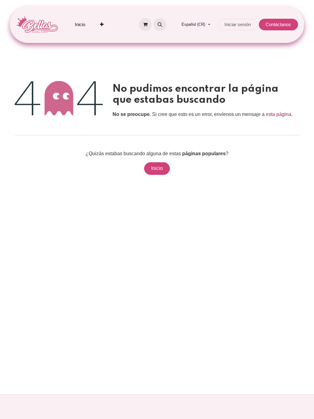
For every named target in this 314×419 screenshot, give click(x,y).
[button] (159, 24)
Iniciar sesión (237, 24)
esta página (278, 114)
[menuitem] (80, 25)
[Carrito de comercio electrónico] (145, 24)
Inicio (157, 168)
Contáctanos (278, 24)
